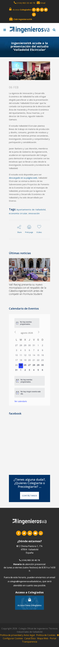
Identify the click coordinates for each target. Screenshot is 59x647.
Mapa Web (42, 638)
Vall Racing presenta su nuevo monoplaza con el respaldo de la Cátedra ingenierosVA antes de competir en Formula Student (27, 289)
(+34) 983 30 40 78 (26, 3)
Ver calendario (20, 401)
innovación (34, 213)
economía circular (18, 213)
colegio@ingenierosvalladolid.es (25, 581)
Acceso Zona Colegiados (30, 605)
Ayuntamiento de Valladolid (31, 209)
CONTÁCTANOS (29, 495)
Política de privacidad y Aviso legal (17, 635)
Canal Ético (30, 638)
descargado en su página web (23, 177)
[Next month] (38, 332)
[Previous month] (15, 332)
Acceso (21, 9)
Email (42, 3)
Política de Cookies (46, 635)
